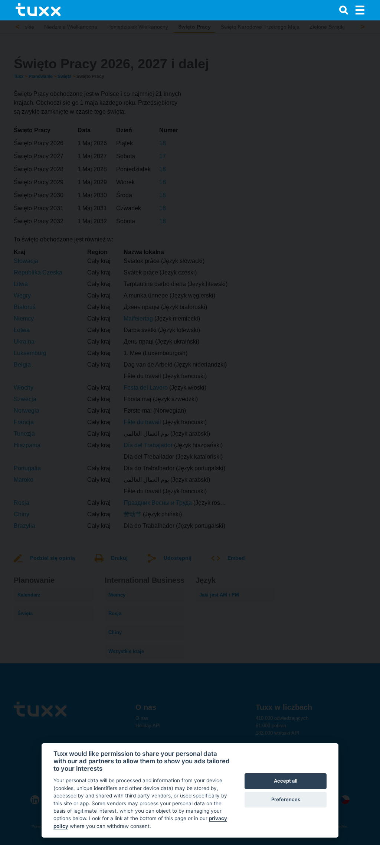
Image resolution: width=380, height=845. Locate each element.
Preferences (285, 799)
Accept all (285, 781)
